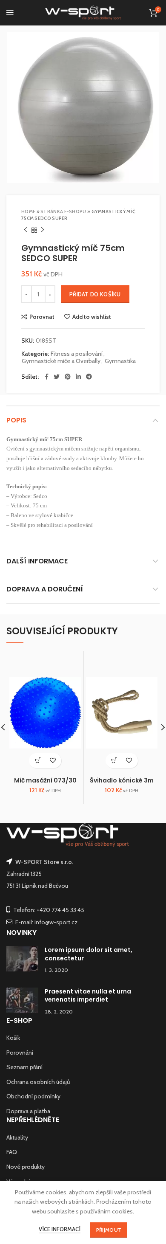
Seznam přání (24, 1067)
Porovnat (41, 317)
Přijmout (108, 1230)
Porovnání (19, 1052)
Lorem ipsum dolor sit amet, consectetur (88, 954)
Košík (13, 1037)
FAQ (11, 1152)
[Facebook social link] (46, 376)
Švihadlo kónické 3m (122, 780)
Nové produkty (25, 1167)
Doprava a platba (28, 1111)
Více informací (59, 1229)
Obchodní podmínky (33, 1096)
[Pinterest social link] (67, 376)
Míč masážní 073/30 (45, 780)
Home (28, 211)
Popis (16, 420)
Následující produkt (42, 230)
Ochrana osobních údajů (38, 1082)
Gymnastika (120, 361)
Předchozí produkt (25, 230)
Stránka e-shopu (63, 211)
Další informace (37, 561)
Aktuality (17, 1137)
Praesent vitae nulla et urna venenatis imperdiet (88, 995)
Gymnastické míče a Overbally (61, 361)
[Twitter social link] (56, 376)
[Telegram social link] (88, 376)
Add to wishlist (91, 317)
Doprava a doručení (44, 589)
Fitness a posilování (77, 353)
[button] (37, 760)
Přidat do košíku (95, 294)
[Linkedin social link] (78, 376)
